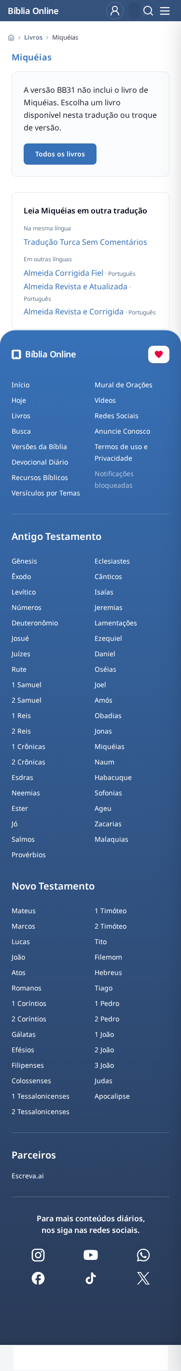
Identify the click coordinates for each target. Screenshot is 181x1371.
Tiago (103, 987)
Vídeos (105, 400)
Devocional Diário (40, 461)
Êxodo (21, 576)
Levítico (24, 591)
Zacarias (108, 823)
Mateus (24, 910)
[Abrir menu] (164, 10)
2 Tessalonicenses (41, 1111)
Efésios (23, 1049)
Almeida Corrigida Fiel (64, 273)
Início (20, 384)
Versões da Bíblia (39, 446)
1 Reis (21, 715)
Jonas (103, 730)
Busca (21, 431)
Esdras (22, 777)
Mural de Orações (124, 384)
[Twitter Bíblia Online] (143, 1278)
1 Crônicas (28, 746)
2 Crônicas (28, 761)
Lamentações (116, 622)
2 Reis (21, 730)
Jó (14, 823)
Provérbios (29, 854)
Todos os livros (60, 153)
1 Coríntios (29, 1003)
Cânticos (108, 576)
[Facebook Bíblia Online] (38, 1278)
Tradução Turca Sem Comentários (85, 242)
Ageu (103, 808)
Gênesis (24, 560)
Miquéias (110, 746)
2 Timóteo (110, 926)
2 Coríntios (29, 1018)
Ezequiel (108, 638)
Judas (103, 1080)
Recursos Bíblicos (40, 477)
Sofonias (108, 792)
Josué (20, 638)
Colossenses (31, 1080)
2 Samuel (27, 700)
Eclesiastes (112, 560)
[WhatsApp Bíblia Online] (143, 1255)
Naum (104, 761)
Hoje (19, 400)
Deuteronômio (35, 622)
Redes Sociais (117, 415)
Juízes (21, 653)
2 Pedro (107, 1018)
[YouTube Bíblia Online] (90, 1255)
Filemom (108, 956)
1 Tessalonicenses (41, 1096)
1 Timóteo (110, 910)
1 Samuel (27, 684)
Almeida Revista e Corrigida (74, 311)
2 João (104, 1049)
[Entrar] (115, 10)
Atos (19, 972)
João (18, 956)
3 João (104, 1065)
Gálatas (24, 1034)
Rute (19, 669)
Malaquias (111, 839)
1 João (104, 1034)
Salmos (23, 839)
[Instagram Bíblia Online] (38, 1255)
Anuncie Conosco (122, 431)
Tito (101, 941)
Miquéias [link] (65, 37)
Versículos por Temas (46, 492)
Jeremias (109, 607)
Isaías (104, 591)
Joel (100, 684)
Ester (20, 808)
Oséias (105, 669)
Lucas (21, 941)
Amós (103, 700)
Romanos (27, 987)
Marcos (23, 926)
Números (27, 607)
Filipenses (28, 1065)
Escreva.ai (28, 1175)
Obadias (108, 715)
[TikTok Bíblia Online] (90, 1278)
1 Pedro (107, 1003)
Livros (33, 37)
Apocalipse (112, 1096)
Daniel (105, 653)
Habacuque (113, 777)
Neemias (26, 792)
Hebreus (108, 972)
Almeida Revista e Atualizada (76, 286)
